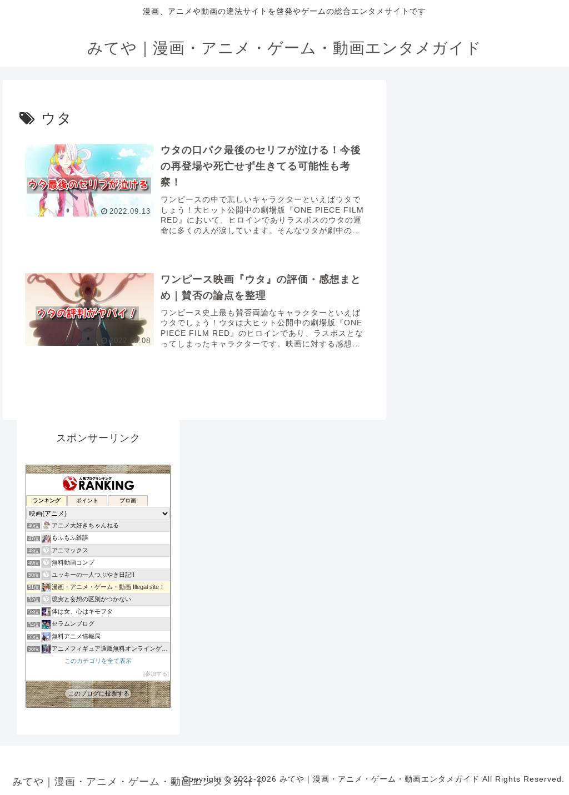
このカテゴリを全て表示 (98, 660)
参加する (156, 674)
